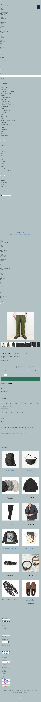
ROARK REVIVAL (3, 22)
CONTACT (2, 68)
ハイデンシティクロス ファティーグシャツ (30, 522)
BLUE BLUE (2, 7)
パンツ (1, 52)
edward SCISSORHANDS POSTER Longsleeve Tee (10, 548)
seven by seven (2, 28)
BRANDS (3, 80)
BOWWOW (2, 23)
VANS (1, 39)
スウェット (2, 49)
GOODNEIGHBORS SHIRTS (5, 31)
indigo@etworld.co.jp (5, 628)
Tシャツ (1, 44)
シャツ (1, 46)
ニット (1, 51)
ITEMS (1, 43)
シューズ (1, 58)
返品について (3, 388)
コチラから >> (19, 433)
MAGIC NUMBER (3, 16)
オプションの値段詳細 (5, 391)
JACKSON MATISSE (3, 13)
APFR (1, 36)
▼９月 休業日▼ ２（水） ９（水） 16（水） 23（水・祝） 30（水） (22, 234)
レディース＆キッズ (3, 60)
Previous (8, 326)
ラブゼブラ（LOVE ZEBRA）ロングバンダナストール (10, 599)
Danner (1, 40)
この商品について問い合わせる (6, 386)
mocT (1, 27)
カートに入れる (21, 379)
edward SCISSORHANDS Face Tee (30, 548)
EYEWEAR (2, 35)
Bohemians (2, 10)
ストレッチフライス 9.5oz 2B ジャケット (30, 496)
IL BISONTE (2, 37)
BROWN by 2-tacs (3, 18)
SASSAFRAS (2, 9)
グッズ (1, 56)
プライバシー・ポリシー (34, 690)
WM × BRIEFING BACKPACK (10, 470)
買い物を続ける (4, 393)
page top (5, 690)
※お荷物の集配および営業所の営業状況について (22, 235)
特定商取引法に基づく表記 (6, 390)
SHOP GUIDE (2, 64)
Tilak (1, 8)
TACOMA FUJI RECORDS (4, 21)
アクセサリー (2, 57)
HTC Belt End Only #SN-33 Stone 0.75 (10, 573)
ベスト (1, 48)
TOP (1, 308)
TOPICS (1, 62)
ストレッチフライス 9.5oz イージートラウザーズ (10, 522)
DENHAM (1, 17)
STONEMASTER (3, 19)
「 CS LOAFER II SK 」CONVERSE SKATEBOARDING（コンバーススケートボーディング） (31, 600)
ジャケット (2, 47)
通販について (14, 690)
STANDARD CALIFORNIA (4, 12)
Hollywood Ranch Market (7, 82)
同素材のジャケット (4, 408)
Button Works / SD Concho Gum (31, 573)
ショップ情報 (9, 690)
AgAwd (1, 30)
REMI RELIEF (2, 14)
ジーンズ (1, 53)
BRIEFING (2, 32)
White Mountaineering (3, 33)
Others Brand (2, 41)
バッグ (1, 54)
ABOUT (1, 66)
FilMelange (2, 26)
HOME (2, 78)
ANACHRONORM (3, 24)
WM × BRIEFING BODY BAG (31, 470)
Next (33, 326)
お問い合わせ (19, 690)
